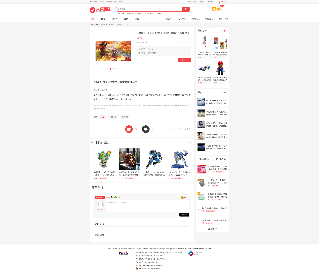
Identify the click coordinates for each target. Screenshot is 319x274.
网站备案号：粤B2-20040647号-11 (147, 262)
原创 (126, 19)
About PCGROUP (114, 248)
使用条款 (160, 248)
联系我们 (167, 248)
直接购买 (184, 60)
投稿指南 (153, 248)
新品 (115, 2)
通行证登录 (99, 197)
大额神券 (130, 13)
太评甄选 (109, 2)
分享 (188, 129)
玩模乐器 (104, 25)
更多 (224, 92)
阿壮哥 (144, 42)
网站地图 (188, 248)
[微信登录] (116, 197)
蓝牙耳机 (151, 13)
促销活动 (138, 13)
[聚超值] (100, 10)
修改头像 (101, 209)
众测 (137, 19)
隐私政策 (131, 248)
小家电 (158, 13)
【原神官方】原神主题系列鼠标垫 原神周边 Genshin (162, 33)
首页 (92, 19)
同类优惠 (202, 30)
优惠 (103, 19)
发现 (114, 19)
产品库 (102, 2)
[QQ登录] (112, 197)
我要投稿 (223, 2)
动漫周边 (112, 25)
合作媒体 (146, 248)
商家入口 (203, 2)
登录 (189, 2)
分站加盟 (174, 248)
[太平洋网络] (124, 252)
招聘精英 (181, 248)
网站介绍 (124, 248)
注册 (195, 2)
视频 (120, 2)
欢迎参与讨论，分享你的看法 (117, 203)
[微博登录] (119, 197)
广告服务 (139, 248)
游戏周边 (120, 25)
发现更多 (210, 229)
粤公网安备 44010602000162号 (149, 269)
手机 (144, 13)
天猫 (150, 49)
